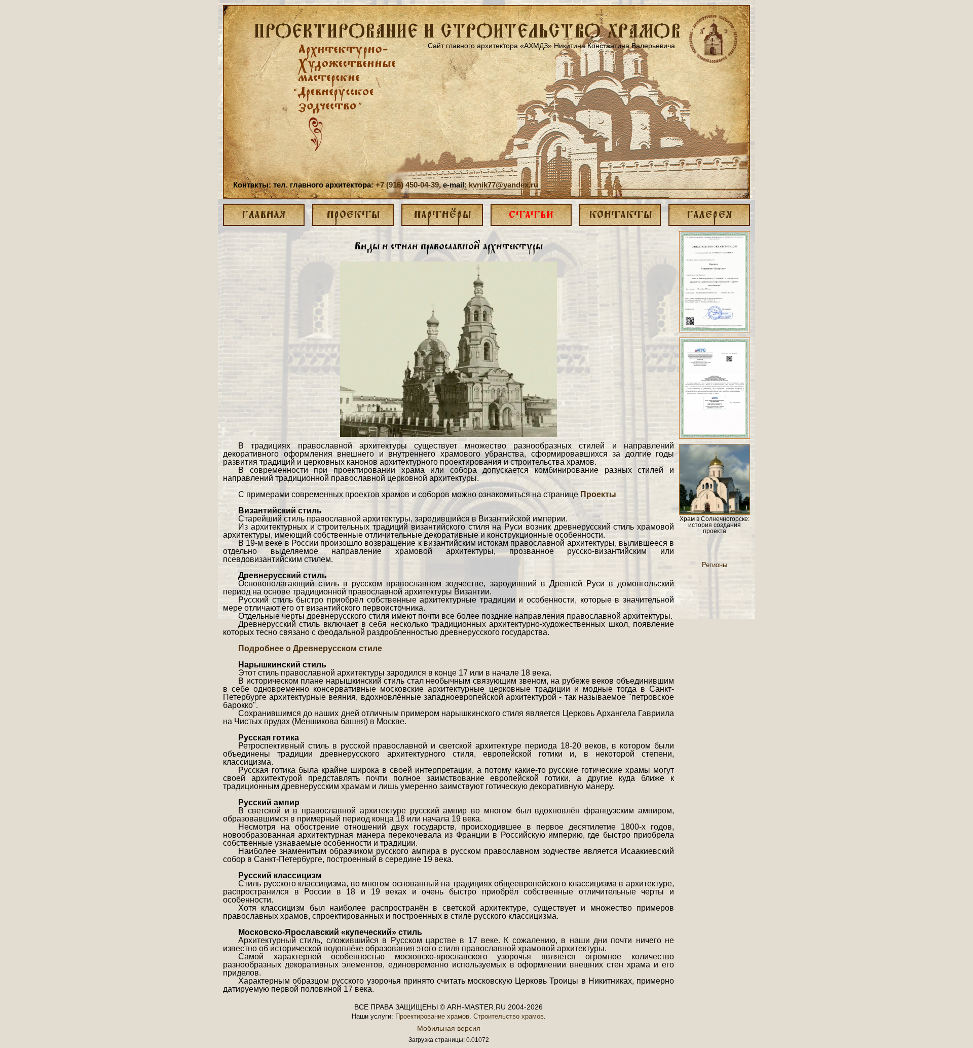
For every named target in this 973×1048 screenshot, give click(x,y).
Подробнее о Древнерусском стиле (310, 648)
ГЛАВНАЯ (263, 215)
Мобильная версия (448, 1028)
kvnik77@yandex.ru (503, 184)
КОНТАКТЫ (620, 215)
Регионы (714, 565)
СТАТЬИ (531, 215)
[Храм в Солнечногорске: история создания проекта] (715, 479)
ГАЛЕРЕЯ (709, 215)
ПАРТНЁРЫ (442, 215)
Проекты (598, 494)
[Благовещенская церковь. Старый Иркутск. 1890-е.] (448, 349)
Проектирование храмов (432, 1016)
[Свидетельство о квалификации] (715, 282)
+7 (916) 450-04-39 (407, 184)
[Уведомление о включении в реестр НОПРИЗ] (715, 388)
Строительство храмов (508, 1016)
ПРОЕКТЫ (353, 215)
